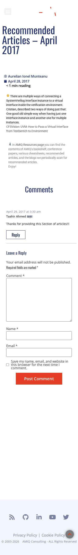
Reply (16, 235)
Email (11, 345)
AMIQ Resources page (29, 144)
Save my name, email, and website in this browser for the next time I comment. (39, 365)
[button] (7, 11)
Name (12, 328)
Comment (15, 275)
